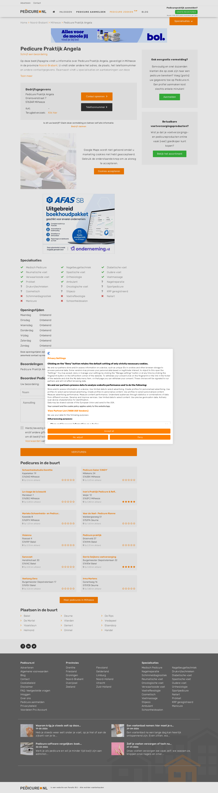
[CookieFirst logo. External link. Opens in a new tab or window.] (49, 353)
